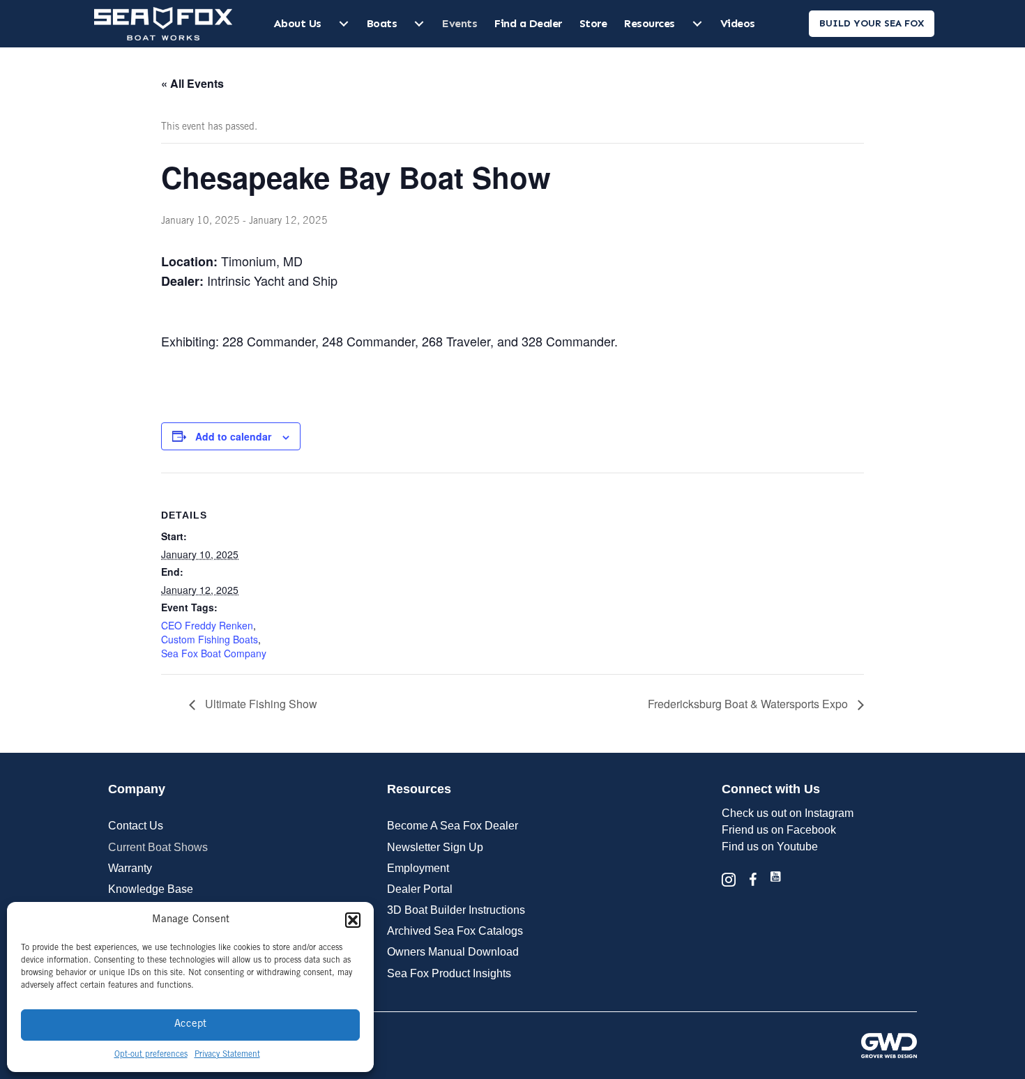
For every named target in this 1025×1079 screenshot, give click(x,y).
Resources (649, 23)
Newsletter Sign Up (435, 847)
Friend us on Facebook (779, 830)
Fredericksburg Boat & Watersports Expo (749, 704)
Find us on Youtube (770, 846)
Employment (418, 868)
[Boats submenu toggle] (419, 23)
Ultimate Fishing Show (259, 704)
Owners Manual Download (453, 952)
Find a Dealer (528, 23)
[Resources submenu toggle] (697, 23)
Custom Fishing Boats (209, 639)
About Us (297, 23)
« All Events (192, 83)
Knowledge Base (150, 889)
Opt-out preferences (151, 1054)
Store (593, 23)
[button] (353, 920)
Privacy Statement (227, 1054)
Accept (190, 1024)
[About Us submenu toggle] (344, 23)
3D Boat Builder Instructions (456, 910)
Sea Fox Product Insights (449, 973)
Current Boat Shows (158, 847)
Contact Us (135, 826)
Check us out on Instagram (787, 813)
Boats (382, 23)
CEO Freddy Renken (207, 625)
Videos (737, 23)
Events (459, 23)
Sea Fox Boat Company (213, 653)
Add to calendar (233, 436)
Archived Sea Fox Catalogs (455, 931)
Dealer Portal (420, 889)
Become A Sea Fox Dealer (452, 826)
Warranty (130, 868)
